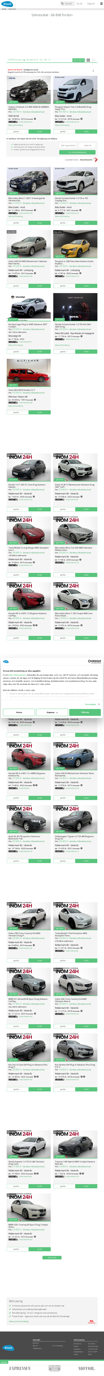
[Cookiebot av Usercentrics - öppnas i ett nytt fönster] (90, 662)
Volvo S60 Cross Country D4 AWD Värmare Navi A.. (71, 1000)
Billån (90, 1354)
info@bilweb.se (37, 1348)
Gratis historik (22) (72, 725)
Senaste (19, 59)
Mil (45, 59)
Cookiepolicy (77, 1349)
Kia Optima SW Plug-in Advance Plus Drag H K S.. (75, 1065)
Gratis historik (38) (25, 403)
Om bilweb (91, 1344)
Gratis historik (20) (25, 276)
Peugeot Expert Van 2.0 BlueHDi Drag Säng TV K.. (73, 108)
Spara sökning (78, 60)
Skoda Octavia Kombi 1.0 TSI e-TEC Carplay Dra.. (71, 199)
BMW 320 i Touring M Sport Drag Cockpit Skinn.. (28, 1225)
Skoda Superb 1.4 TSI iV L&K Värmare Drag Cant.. (26, 1162)
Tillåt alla (85, 712)
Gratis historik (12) (72, 213)
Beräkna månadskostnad (33, 111)
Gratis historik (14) (72, 122)
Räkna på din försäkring (18, 1321)
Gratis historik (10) (25, 213)
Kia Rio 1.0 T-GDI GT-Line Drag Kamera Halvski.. (26, 485)
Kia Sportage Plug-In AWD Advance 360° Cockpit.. (27, 325)
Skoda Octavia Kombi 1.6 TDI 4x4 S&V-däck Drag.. (73, 325)
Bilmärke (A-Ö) (32, 59)
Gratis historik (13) (25, 851)
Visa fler (52, 1257)
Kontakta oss (77, 1344)
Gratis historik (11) (72, 851)
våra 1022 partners (18, 675)
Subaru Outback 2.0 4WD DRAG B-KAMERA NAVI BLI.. (28, 108)
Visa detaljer (90, 704)
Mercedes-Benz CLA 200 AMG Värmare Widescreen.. (73, 548)
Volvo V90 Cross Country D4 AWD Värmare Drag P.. (24, 934)
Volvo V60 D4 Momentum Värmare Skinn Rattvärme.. (74, 774)
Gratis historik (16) (72, 562)
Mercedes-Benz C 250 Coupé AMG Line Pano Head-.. (73, 614)
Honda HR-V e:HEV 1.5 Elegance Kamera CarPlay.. (27, 614)
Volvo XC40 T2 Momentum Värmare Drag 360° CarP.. (74, 485)
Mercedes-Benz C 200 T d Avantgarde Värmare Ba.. (26, 199)
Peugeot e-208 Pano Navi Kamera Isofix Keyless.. (74, 262)
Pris (41, 59)
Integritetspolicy (78, 1352)
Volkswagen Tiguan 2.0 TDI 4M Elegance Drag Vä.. (74, 837)
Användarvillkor (93, 1349)
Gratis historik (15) (25, 122)
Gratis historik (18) (72, 339)
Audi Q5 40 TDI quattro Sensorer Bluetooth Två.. (24, 837)
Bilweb (4, 9)
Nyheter (76, 1346)
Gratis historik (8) (72, 499)
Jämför (16, 131)
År (49, 59)
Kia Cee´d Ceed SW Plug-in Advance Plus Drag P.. (27, 1065)
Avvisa (19, 712)
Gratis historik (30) (72, 628)
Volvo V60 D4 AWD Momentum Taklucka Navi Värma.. (27, 262)
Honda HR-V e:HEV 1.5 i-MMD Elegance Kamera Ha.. (26, 774)
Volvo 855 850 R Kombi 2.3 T (21, 390)
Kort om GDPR (92, 1352)
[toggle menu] (102, 3)
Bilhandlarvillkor (93, 1346)
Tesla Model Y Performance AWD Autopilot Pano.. (71, 934)
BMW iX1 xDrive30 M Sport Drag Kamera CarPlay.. (27, 1000)
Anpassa (50, 712)
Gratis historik (24, 788)
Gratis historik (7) (25, 342)
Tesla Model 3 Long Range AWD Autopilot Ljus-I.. (28, 548)
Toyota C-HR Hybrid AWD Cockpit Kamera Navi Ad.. (75, 1162)
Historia (76, 1354)
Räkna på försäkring (15, 125)
